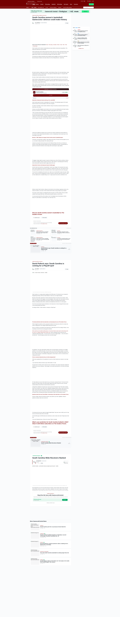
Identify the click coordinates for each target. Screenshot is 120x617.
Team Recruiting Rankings (67, 7)
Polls (66, 44)
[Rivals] (76, 27)
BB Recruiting (59, 4)
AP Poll (47, 7)
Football (41, 4)
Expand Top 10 (81, 48)
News (34, 4)
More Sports (66, 4)
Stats (61, 44)
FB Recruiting (47, 4)
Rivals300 (59, 7)
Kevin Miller (37, 268)
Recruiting (50, 44)
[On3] (73, 27)
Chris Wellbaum (37, 22)
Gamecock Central (31, 1)
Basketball (53, 4)
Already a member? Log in (51, 502)
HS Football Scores (41, 7)
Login (93, 1)
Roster (58, 44)
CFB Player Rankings (53, 7)
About (71, 4)
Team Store (76, 4)
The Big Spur (39, 1)
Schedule (54, 44)
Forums (37, 4)
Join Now (91, 4)
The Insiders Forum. (44, 223)
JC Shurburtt (38, 460)
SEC (63, 44)
